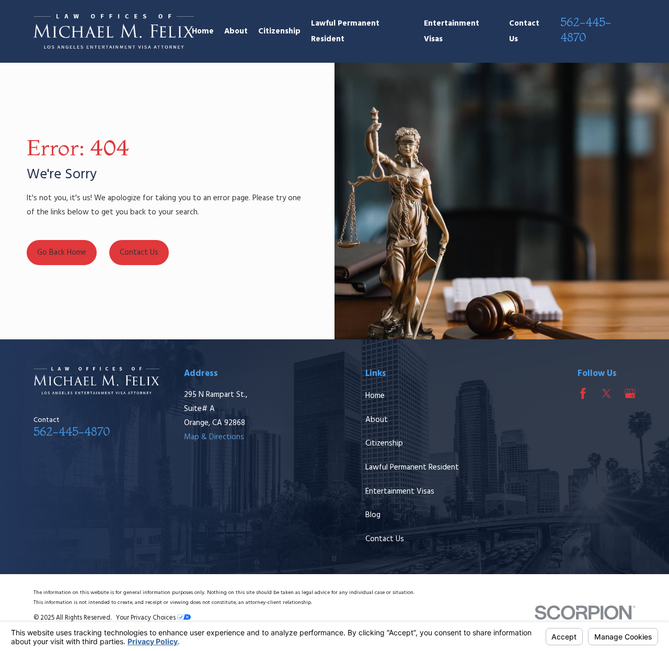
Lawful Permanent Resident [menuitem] (345, 31)
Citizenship (384, 443)
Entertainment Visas (399, 491)
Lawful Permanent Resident (412, 467)
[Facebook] (583, 393)
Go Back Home (61, 252)
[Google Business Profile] (630, 393)
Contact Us (384, 539)
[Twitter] (606, 393)
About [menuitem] (236, 31)
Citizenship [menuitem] (279, 31)
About (376, 420)
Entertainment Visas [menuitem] (451, 31)
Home (375, 396)
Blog (372, 515)
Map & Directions (214, 437)
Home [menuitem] (203, 31)
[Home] (113, 31)
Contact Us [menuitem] (524, 31)
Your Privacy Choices (146, 618)
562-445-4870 (585, 29)
